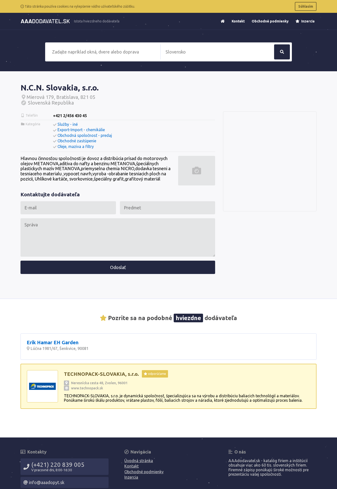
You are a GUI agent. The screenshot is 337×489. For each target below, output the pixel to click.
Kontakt (238, 21)
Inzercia (307, 21)
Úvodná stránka (138, 460)
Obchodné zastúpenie (76, 141)
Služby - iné (67, 124)
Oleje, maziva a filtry (75, 146)
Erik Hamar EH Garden (52, 342)
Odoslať (118, 267)
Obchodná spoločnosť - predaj (84, 135)
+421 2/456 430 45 (70, 115)
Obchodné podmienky (270, 21)
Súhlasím (305, 6)
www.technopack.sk (87, 388)
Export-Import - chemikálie (81, 129)
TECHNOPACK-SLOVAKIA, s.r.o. (101, 374)
